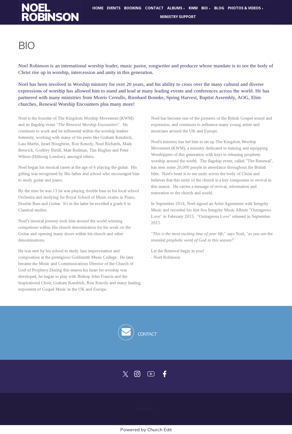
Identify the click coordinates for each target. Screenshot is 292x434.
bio (204, 8)
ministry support (178, 16)
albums (174, 8)
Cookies (146, 408)
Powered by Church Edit (146, 429)
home (97, 8)
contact (154, 8)
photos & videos (244, 8)
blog (219, 8)
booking (132, 8)
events (113, 8)
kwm (193, 8)
